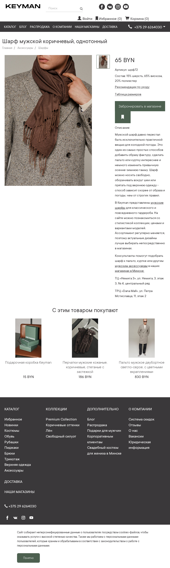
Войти (87, 18)
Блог (23, 26)
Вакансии (136, 436)
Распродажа (40, 26)
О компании (62, 26)
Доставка (109, 26)
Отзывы (135, 425)
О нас (133, 430)
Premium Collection (61, 419)
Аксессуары (25, 47)
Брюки (9, 453)
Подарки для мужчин (104, 430)
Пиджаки (11, 447)
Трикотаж (12, 459)
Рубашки (11, 442)
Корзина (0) (139, 18)
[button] (146, 27)
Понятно (28, 557)
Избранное (13, 419)
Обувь (9, 436)
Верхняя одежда (17, 464)
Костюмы (11, 430)
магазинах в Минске (129, 270)
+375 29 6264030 (22, 506)
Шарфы (43, 47)
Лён (49, 430)
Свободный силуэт (61, 436)
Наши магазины (87, 26)
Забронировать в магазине (140, 106)
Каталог (10, 26)
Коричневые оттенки (62, 425)
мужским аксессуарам (131, 265)
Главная (7, 47)
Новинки (11, 425)
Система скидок (141, 419)
